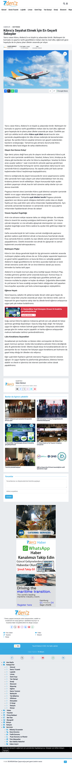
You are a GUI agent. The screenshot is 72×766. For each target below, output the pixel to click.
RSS (17, 646)
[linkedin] (63, 657)
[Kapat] (71, 748)
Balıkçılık (13, 693)
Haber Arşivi (14, 744)
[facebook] (12, 657)
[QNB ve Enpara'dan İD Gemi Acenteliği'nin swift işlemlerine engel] (52, 457)
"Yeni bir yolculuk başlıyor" (13, 467)
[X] (15, 626)
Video (39, 633)
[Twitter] (24, 389)
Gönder (9, 497)
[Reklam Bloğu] (36, 521)
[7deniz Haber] (10, 3)
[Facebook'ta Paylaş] (5, 91)
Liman (30, 10)
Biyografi (9, 720)
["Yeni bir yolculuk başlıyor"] (20, 457)
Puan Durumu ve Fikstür (18, 737)
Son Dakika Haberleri (17, 742)
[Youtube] (34, 389)
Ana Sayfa (10, 662)
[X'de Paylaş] (8, 91)
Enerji (56, 10)
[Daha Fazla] (16, 91)
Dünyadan (13, 701)
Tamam (5, 751)
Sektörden (16, 27)
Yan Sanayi (48, 10)
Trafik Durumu (15, 734)
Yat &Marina (14, 696)
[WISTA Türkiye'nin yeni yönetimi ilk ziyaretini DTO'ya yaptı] (20, 408)
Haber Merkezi (21, 383)
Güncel (3, 10)
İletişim (39, 635)
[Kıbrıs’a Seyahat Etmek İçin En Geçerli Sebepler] (36, 69)
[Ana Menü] (67, 4)
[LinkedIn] (25, 626)
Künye (7, 637)
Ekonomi (63, 10)
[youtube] (42, 657)
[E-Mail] (17, 389)
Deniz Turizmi (15, 691)
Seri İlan (9, 717)
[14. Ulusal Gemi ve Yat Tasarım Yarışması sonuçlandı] (52, 433)
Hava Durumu (14, 732)
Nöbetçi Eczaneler (16, 730)
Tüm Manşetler (15, 739)
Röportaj (13, 686)
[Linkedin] (31, 389)
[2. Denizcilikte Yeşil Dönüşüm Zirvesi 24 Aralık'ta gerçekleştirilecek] (20, 433)
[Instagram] (27, 389)
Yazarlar (8, 635)
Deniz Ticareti (13, 10)
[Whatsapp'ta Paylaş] (12, 91)
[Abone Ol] (62, 91)
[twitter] (22, 657)
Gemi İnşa (38, 10)
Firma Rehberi (11, 715)
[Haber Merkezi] (9, 384)
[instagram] (32, 657)
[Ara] (64, 4)
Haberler (6, 27)
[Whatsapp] (32, 626)
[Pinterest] (18, 626)
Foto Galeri (9, 633)
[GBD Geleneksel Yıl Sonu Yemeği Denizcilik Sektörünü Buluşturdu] (52, 408)
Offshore (13, 698)
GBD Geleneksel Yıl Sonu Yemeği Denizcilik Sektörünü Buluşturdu (50, 419)
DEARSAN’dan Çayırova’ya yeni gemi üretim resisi (25, 761)
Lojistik (23, 10)
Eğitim (12, 689)
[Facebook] (20, 389)
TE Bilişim (41, 652)
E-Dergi (12, 703)
